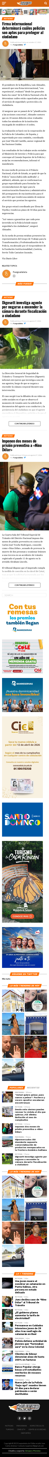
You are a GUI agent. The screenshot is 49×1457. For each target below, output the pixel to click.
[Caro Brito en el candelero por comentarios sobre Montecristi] (13, 1024)
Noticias (9, 1426)
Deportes (26, 1433)
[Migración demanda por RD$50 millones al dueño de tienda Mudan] (36, 1024)
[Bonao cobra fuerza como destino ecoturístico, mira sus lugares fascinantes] (13, 1001)
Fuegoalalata (18, 45)
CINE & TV (21, 1429)
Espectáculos (37, 1426)
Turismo (10, 1429)
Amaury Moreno (33, 1450)
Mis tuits (6, 979)
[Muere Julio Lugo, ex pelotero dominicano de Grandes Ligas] (36, 1047)
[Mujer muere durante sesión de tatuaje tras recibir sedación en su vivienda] (36, 1001)
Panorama (21, 1426)
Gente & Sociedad (37, 1429)
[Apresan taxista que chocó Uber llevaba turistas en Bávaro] (13, 1070)
